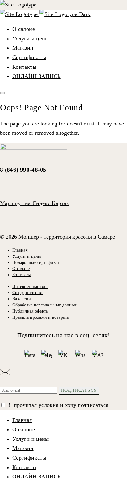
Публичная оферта (30, 311)
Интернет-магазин (30, 286)
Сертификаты (29, 57)
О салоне (23, 29)
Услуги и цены (30, 38)
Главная (19, 250)
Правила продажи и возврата (40, 317)
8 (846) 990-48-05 (23, 169)
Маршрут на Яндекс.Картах (34, 203)
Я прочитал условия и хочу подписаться (58, 405)
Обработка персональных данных (44, 305)
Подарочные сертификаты (37, 262)
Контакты (24, 67)
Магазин (23, 48)
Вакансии (21, 299)
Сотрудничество (27, 292)
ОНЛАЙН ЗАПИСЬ (36, 76)
